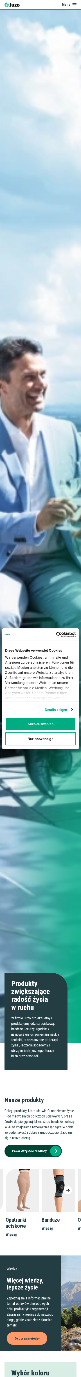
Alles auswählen (40, 724)
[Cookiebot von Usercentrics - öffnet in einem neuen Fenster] (57, 634)
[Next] (68, 1190)
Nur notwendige (40, 738)
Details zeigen (56, 709)
